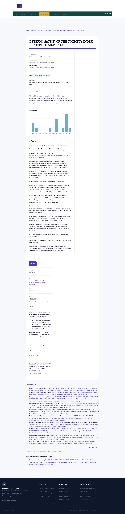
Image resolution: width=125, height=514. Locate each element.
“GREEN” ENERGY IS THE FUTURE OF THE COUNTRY (44, 424)
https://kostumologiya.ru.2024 (57, 175)
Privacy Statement (84, 499)
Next (96, 447)
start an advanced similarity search (43, 451)
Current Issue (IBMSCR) (45, 494)
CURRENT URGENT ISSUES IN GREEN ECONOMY (65, 392)
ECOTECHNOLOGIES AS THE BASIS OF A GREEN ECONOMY (65, 441)
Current (33, 14)
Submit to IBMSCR (64, 488)
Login (110, 1)
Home (15, 14)
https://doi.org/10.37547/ (41, 75)
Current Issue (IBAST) (45, 496)
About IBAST (83, 494)
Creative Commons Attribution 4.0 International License (39, 304)
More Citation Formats (35, 373)
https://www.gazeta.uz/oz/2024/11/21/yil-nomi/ (53, 145)
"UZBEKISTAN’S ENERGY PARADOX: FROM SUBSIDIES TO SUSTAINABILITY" (67, 388)
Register (105, 1)
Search (108, 13)
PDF (34, 263)
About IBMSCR (83, 491)
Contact (65, 14)
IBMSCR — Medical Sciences (47, 488)
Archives (55, 14)
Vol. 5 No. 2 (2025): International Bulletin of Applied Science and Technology (58, 30)
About (23, 14)
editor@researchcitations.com (10, 500)
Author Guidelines (64, 494)
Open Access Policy (85, 496)
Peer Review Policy (64, 496)
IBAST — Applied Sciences (46, 491)
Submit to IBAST (63, 491)
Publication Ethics (64, 499)
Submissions (44, 14)
